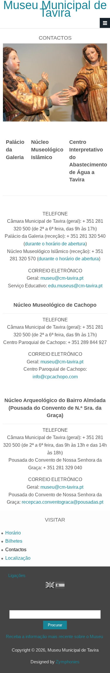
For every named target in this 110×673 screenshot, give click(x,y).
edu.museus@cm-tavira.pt (75, 285)
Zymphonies (67, 661)
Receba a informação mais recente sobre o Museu (55, 636)
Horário (13, 532)
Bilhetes (13, 541)
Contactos (15, 549)
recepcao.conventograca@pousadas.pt (62, 502)
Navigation (105, 23)
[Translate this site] (50, 586)
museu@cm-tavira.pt (61, 278)
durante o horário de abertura (55, 243)
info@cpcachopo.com (55, 376)
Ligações (17, 575)
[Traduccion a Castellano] (60, 586)
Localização (18, 558)
